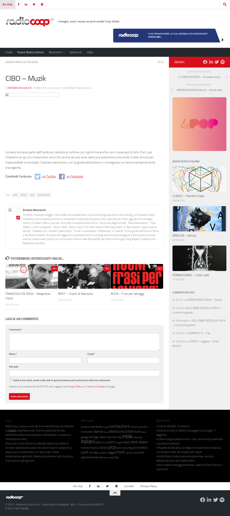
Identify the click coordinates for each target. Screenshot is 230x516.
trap (116, 457)
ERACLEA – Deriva (184, 235)
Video (90, 52)
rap (95, 452)
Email (91, 354)
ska (136, 452)
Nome (13, 354)
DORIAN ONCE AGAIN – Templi (204, 299)
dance (98, 431)
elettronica (118, 431)
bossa (105, 427)
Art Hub (7, 4)
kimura (104, 442)
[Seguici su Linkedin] (211, 62)
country (143, 426)
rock (120, 452)
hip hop (117, 437)
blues (99, 427)
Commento (15, 329)
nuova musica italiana (94, 447)
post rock (121, 447)
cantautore (119, 426)
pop (112, 447)
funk (137, 432)
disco (106, 432)
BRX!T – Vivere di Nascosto (75, 294)
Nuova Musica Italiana (30, 52)
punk (32, 195)
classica (134, 426)
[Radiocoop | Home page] (30, 21)
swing (110, 457)
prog (129, 447)
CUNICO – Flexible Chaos (188, 196)
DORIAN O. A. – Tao (199, 333)
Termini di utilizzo (96, 386)
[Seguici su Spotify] (222, 62)
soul (141, 452)
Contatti (129, 486)
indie (15, 195)
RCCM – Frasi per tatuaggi (127, 294)
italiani (24, 195)
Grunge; (94, 437)
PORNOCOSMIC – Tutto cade (190, 275)
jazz (98, 442)
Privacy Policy (75, 386)
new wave (139, 442)
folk (131, 431)
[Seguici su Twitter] (217, 62)
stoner (102, 457)
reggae (112, 452)
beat (92, 426)
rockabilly (129, 453)
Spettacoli (76, 52)
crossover (87, 431)
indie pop (137, 437)
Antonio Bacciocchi (19, 88)
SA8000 (12, 430)
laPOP (111, 442)
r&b (90, 452)
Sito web (13, 366)
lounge (118, 442)
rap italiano (102, 453)
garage (85, 437)
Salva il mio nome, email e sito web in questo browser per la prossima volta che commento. (62, 380)
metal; (126, 442)
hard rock (106, 437)
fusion (143, 432)
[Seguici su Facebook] (205, 62)
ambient (85, 426)
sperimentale (44, 195)
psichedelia (140, 448)
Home (8, 52)
